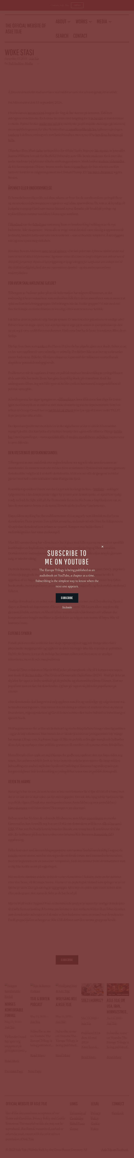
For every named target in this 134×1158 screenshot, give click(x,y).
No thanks (67, 607)
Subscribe (67, 598)
